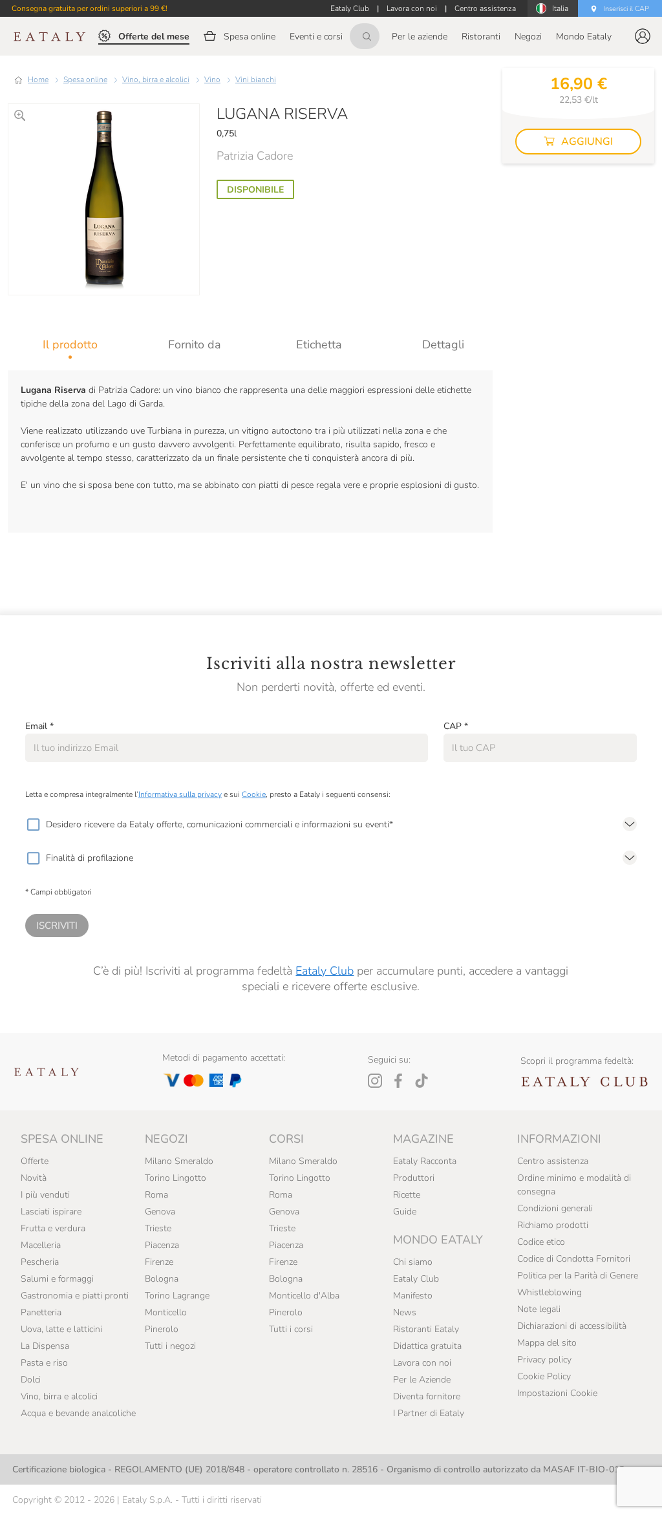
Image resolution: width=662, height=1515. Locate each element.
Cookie (254, 794)
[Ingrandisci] (20, 115)
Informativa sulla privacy (180, 794)
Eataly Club (324, 971)
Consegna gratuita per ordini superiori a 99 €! (89, 8)
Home (38, 79)
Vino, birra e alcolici (155, 79)
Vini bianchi (255, 79)
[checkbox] (33, 824)
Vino (212, 79)
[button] (642, 36)
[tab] (70, 344)
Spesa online (85, 79)
